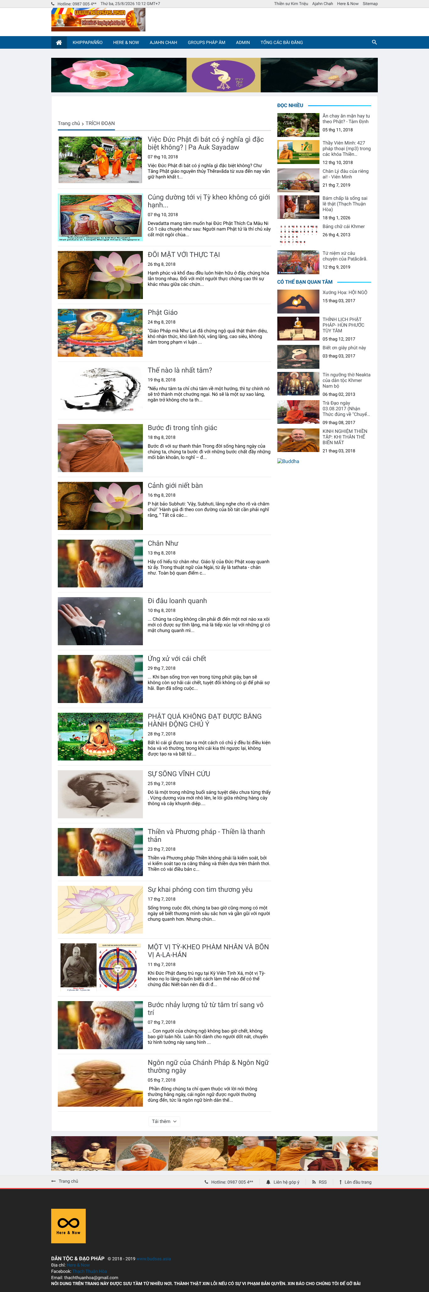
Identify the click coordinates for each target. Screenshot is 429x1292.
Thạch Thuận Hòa (89, 1271)
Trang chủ (69, 123)
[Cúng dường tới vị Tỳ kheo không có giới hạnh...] (100, 218)
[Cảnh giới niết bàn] (100, 506)
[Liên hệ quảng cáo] (214, 91)
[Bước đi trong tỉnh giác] (100, 448)
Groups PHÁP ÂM (206, 42)
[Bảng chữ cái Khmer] (298, 236)
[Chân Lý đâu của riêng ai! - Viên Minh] (298, 180)
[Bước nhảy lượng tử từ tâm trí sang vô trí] (100, 1025)
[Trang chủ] (59, 42)
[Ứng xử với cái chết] (100, 679)
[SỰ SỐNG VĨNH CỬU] (100, 794)
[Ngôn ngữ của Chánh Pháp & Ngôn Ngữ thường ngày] (100, 1083)
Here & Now (348, 4)
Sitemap (370, 4)
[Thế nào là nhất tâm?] (100, 391)
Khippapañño (87, 42)
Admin (243, 42)
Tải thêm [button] (161, 1121)
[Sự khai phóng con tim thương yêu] (100, 910)
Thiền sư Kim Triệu (291, 4)
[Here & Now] (68, 1242)
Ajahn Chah (322, 4)
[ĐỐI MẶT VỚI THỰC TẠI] (100, 275)
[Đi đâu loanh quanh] (100, 621)
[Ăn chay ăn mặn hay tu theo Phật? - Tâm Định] (298, 125)
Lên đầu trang (358, 1182)
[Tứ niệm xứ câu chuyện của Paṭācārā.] (298, 262)
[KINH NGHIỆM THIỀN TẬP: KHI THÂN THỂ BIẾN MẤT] (298, 440)
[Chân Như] (100, 564)
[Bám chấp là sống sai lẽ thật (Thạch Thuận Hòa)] (298, 207)
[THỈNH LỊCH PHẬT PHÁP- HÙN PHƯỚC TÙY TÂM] (298, 329)
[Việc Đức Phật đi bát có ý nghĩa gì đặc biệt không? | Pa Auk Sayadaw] (100, 160)
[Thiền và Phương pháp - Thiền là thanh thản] (100, 852)
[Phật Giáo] (100, 333)
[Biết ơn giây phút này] (298, 357)
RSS (323, 1182)
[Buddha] (288, 461)
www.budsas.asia (154, 1259)
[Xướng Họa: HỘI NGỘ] (298, 301)
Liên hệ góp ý (286, 1182)
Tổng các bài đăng (282, 42)
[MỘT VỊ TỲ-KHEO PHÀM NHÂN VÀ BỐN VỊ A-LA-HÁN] (100, 967)
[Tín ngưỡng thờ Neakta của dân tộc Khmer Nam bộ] (298, 384)
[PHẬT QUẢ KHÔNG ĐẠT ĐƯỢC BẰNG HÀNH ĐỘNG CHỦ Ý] (100, 737)
